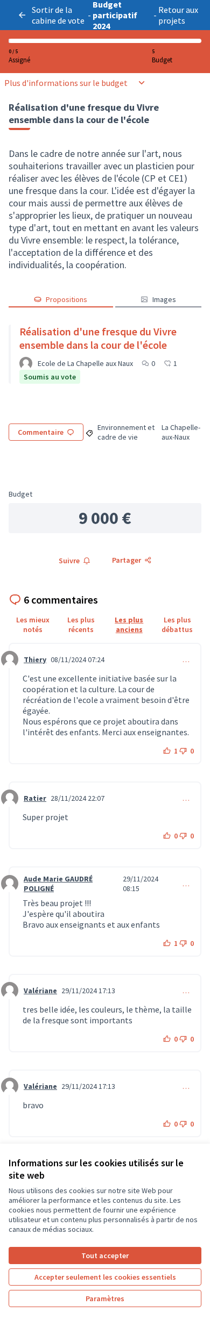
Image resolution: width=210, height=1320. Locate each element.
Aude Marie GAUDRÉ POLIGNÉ (58, 883)
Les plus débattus (177, 624)
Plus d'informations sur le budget (66, 82)
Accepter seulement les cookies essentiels (105, 1277)
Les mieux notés (33, 624)
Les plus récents (81, 624)
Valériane (40, 990)
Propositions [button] (66, 299)
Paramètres (105, 1298)
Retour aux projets (178, 15)
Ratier (35, 798)
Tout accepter (105, 1255)
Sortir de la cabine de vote (58, 15)
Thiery (35, 659)
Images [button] (164, 299)
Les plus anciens (129, 624)
